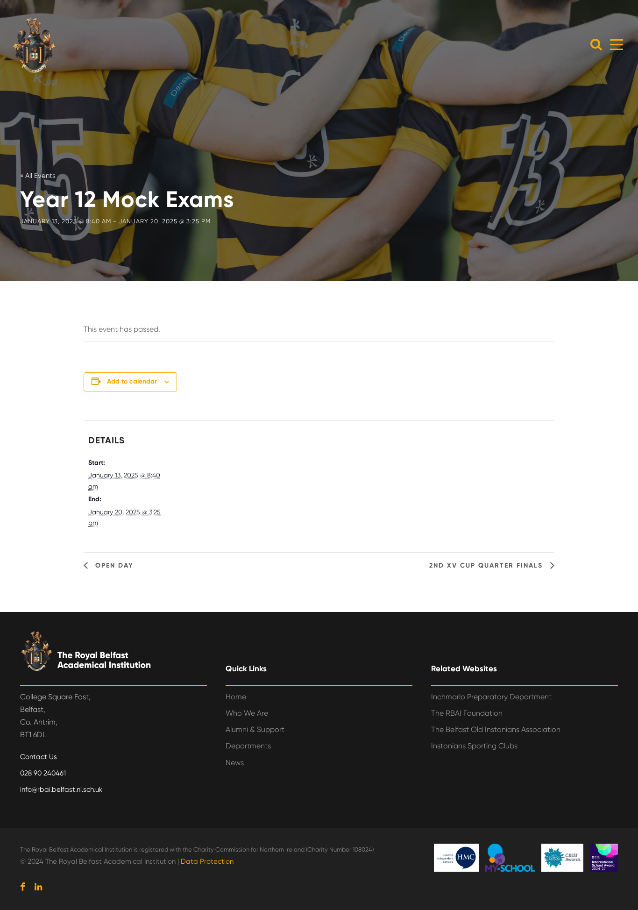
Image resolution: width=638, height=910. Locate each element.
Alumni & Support (255, 729)
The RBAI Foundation (467, 713)
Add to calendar (132, 381)
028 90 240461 (43, 773)
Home (236, 696)
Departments (248, 745)
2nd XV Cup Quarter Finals (487, 565)
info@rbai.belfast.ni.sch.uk (61, 789)
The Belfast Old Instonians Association (495, 729)
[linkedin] (38, 887)
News (235, 762)
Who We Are (247, 713)
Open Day (113, 565)
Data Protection (207, 861)
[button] (596, 44)
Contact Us (38, 757)
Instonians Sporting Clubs (474, 745)
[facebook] (22, 887)
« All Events (38, 175)
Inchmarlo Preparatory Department (491, 696)
